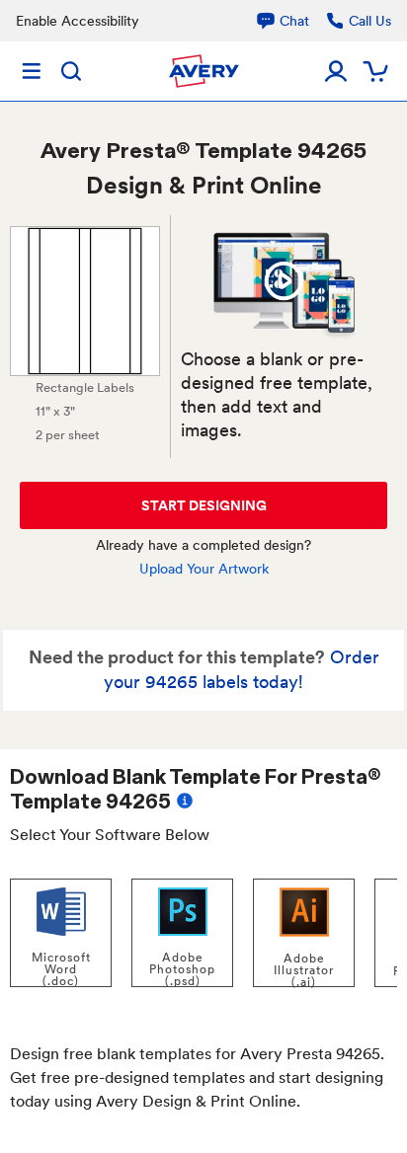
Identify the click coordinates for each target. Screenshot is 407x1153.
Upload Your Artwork (204, 568)
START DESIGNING (204, 505)
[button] (284, 281)
